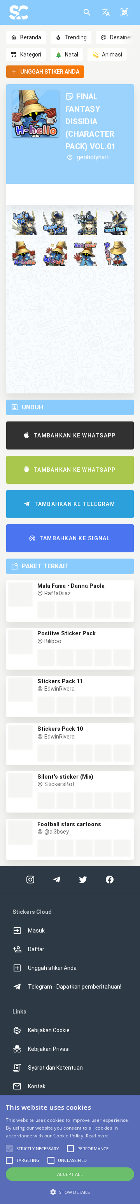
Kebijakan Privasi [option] (49, 1049)
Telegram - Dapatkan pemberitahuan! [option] (74, 987)
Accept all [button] (70, 1174)
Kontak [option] (37, 1086)
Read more (97, 1136)
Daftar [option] (36, 949)
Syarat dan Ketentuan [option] (55, 1068)
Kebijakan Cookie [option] (49, 1030)
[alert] (70, 1149)
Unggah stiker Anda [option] (52, 968)
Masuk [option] (36, 930)
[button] (105, 12)
